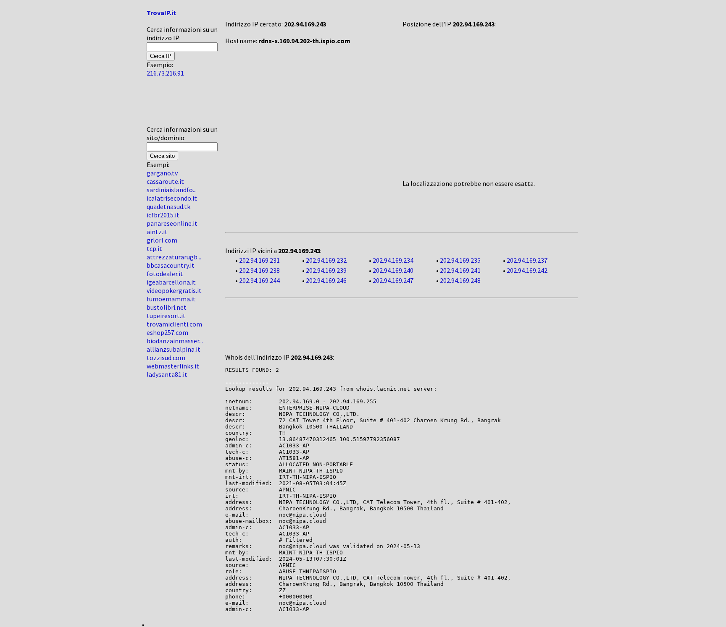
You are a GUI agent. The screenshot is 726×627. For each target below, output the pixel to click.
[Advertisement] (172, 104)
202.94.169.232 (326, 260)
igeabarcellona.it (171, 282)
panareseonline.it (172, 223)
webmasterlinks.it (173, 366)
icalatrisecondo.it (172, 198)
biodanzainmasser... (175, 341)
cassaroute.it (165, 181)
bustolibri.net (167, 307)
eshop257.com (167, 332)
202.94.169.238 (259, 270)
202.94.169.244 (259, 280)
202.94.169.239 (326, 270)
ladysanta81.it (167, 374)
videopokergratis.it (174, 290)
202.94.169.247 (393, 280)
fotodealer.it (165, 273)
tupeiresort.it (166, 315)
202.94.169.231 (259, 260)
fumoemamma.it (171, 299)
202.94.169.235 (460, 260)
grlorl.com (162, 240)
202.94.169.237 (527, 260)
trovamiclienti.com (174, 324)
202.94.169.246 (326, 280)
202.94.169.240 (393, 270)
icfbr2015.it (163, 215)
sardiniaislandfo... (172, 189)
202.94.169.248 (460, 280)
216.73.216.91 (165, 73)
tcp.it (154, 248)
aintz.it (157, 231)
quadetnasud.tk (168, 206)
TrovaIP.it (161, 12)
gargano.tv (162, 173)
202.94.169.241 (460, 270)
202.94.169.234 (393, 260)
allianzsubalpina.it (173, 349)
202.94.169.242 (527, 270)
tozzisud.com (166, 357)
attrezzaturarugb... (174, 257)
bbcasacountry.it (171, 265)
